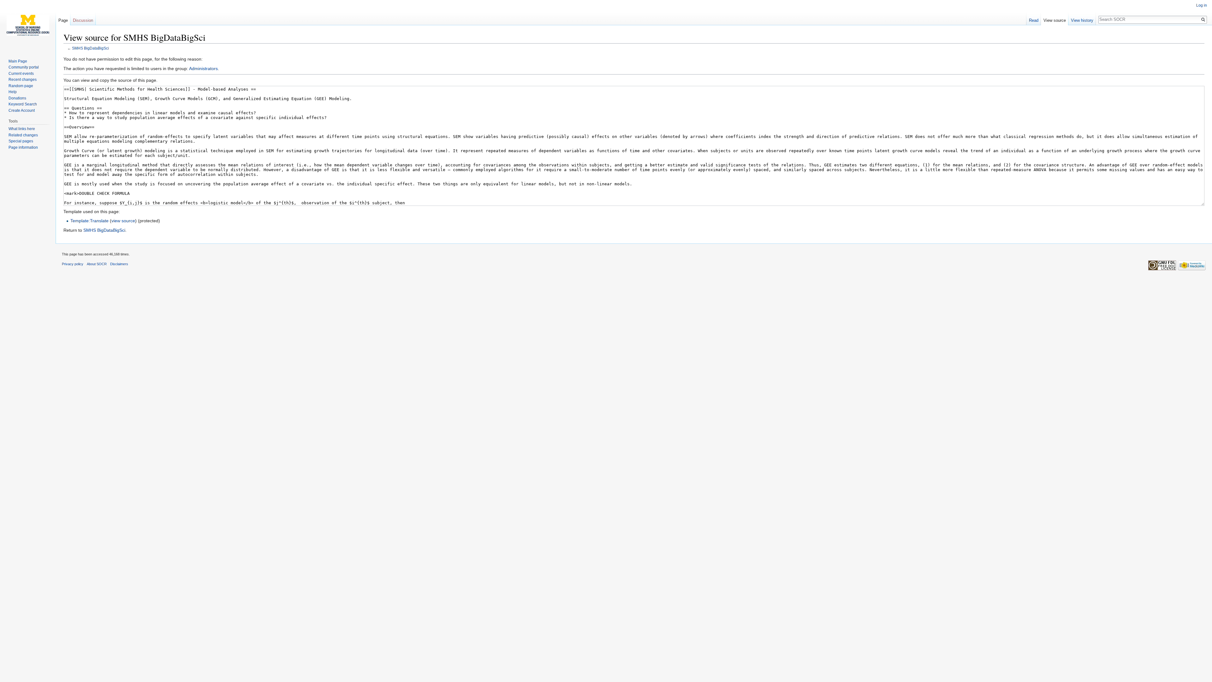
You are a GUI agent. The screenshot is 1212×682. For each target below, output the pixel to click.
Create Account (22, 110)
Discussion (83, 20)
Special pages (21, 141)
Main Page (18, 61)
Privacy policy (72, 264)
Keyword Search (23, 104)
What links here (22, 129)
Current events (21, 73)
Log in (1201, 5)
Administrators (203, 68)
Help (13, 92)
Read (1033, 20)
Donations (17, 98)
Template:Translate (89, 220)
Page (63, 20)
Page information (23, 147)
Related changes (23, 135)
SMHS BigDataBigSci (90, 48)
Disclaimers (119, 264)
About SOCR (97, 264)
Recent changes (23, 79)
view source (123, 220)
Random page (21, 86)
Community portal (24, 67)
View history (1082, 20)
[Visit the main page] (28, 25)
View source (1054, 20)
